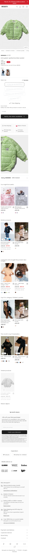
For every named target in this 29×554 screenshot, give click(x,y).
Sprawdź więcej (14, 412)
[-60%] (7, 382)
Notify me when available (13, 116)
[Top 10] (7, 345)
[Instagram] (17, 544)
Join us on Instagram (9, 523)
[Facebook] (3, 544)
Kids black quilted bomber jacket (5, 243)
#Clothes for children (20, 455)
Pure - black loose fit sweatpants (20, 357)
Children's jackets (20, 50)
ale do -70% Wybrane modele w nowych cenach (15, 2)
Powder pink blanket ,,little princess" (6, 207)
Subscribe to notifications (10, 490)
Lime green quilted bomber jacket (5, 393)
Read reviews (7, 506)
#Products (6, 455)
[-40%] (7, 272)
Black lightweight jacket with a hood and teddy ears (5, 321)
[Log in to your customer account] (20, 6)
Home (2, 50)
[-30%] (7, 231)
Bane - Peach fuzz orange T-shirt (5, 284)
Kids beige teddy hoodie (19, 243)
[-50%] (21, 272)
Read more (6, 515)
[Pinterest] (10, 544)
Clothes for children (10, 50)
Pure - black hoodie (6, 356)
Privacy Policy (22, 440)
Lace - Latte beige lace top (19, 284)
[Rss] (25, 544)
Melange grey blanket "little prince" (20, 207)
